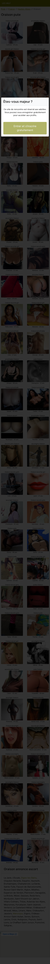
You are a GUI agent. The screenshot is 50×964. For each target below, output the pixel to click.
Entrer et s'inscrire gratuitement (25, 128)
